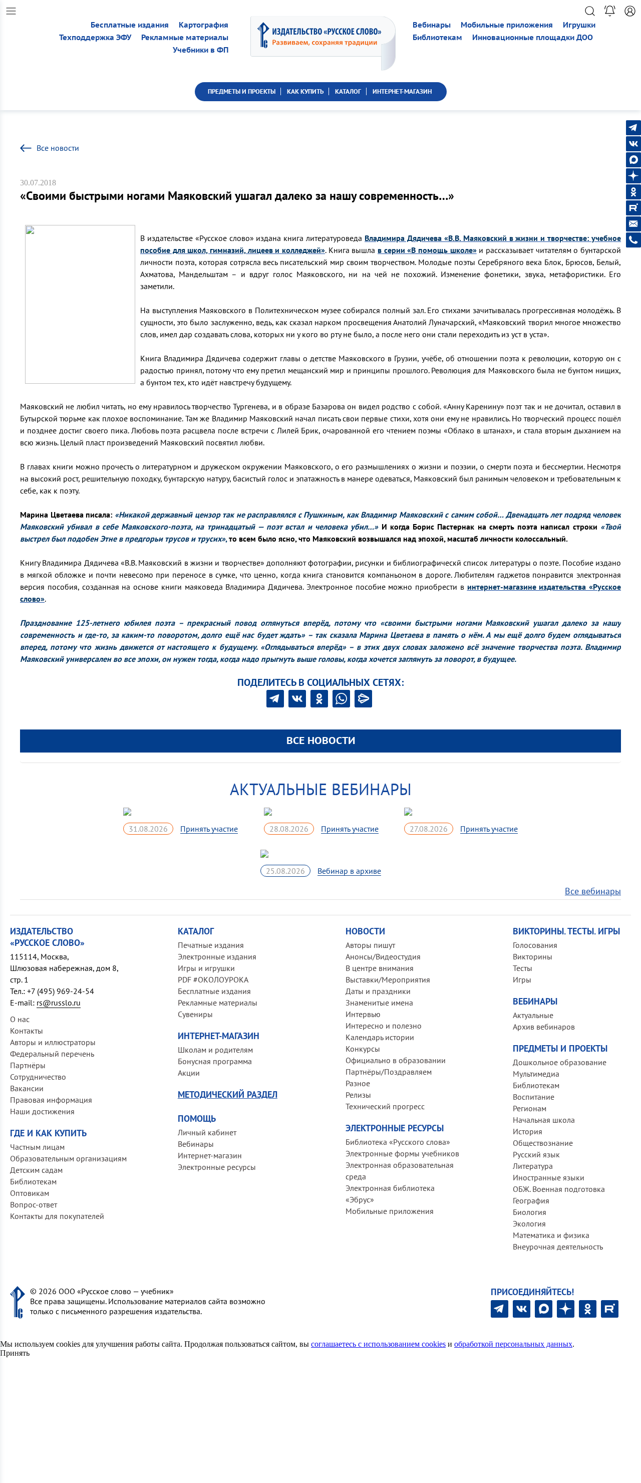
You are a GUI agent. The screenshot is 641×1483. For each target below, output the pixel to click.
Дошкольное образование (559, 1062)
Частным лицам (37, 1147)
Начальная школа (544, 1120)
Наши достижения (42, 1111)
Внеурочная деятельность (558, 1247)
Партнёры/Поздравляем (389, 1072)
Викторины (532, 956)
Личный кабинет (207, 1132)
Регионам (529, 1108)
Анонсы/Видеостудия (383, 956)
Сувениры (195, 1014)
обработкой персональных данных (513, 1344)
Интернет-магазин (210, 1155)
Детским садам (36, 1170)
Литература (533, 1166)
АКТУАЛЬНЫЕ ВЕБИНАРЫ (321, 789)
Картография (203, 25)
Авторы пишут (370, 945)
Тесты (522, 968)
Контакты (26, 1031)
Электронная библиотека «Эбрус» (390, 1193)
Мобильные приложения (507, 25)
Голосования (535, 945)
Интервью (363, 1014)
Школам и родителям (215, 1050)
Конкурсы (363, 1049)
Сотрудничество (38, 1077)
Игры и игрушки (206, 968)
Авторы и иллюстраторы (53, 1042)
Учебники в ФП (200, 50)
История (527, 1131)
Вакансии (27, 1088)
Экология (529, 1223)
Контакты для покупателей (57, 1216)
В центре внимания (380, 968)
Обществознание (543, 1143)
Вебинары (432, 25)
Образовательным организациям (68, 1158)
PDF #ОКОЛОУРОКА (213, 979)
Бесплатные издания (130, 25)
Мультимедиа (536, 1074)
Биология (529, 1212)
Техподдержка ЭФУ (95, 37)
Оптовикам (29, 1193)
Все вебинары (593, 891)
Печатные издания (211, 945)
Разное (358, 1083)
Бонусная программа (215, 1061)
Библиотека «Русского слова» (398, 1142)
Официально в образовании (396, 1060)
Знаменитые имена (379, 1003)
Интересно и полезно (384, 1026)
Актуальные (533, 1015)
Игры (522, 979)
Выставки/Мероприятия (388, 979)
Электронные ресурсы (217, 1167)
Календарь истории (380, 1037)
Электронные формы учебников (402, 1153)
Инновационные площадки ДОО (532, 37)
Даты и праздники (378, 991)
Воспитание (533, 1097)
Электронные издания (217, 956)
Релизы (358, 1095)
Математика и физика (551, 1235)
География (531, 1200)
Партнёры (28, 1065)
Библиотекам (437, 37)
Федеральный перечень (52, 1054)
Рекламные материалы (184, 37)
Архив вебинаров (544, 1027)
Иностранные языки (548, 1177)
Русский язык (536, 1154)
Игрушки (579, 25)
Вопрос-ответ (33, 1204)
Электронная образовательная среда (400, 1170)
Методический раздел (227, 1094)
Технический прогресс (385, 1106)
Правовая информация (51, 1100)
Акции (189, 1073)
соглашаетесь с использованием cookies (378, 1344)
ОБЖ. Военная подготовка (559, 1189)
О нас (20, 1019)
